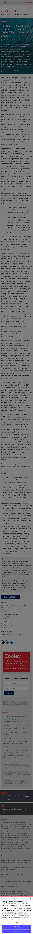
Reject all (16, 927)
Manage (16, 922)
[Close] (31, 899)
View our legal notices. (12, 919)
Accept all (16, 931)
